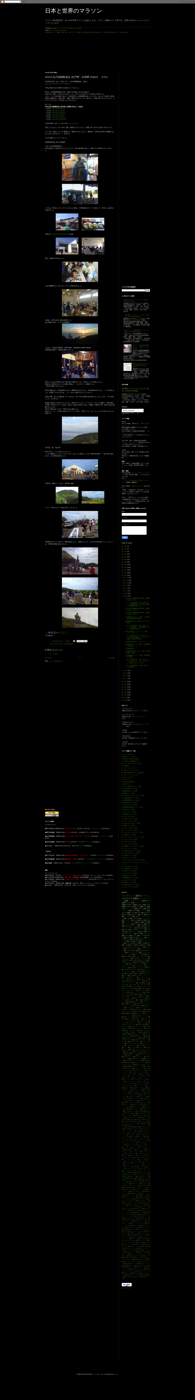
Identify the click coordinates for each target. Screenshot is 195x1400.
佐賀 (137, 988)
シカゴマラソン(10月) (130, 848)
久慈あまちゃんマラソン (128, 1180)
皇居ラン (124, 1255)
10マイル (131, 1003)
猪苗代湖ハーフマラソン (134, 1108)
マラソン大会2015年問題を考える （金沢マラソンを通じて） (141, 346)
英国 (133, 973)
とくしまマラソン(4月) (130, 830)
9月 (126, 585)
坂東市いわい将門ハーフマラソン (130, 1202)
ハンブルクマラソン (140, 1083)
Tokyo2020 (129, 1068)
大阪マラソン (141, 990)
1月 (126, 678)
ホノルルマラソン (133, 952)
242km (52, 643)
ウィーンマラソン (133, 1145)
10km (132, 913)
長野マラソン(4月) (129, 825)
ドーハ (141, 1081)
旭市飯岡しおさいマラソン (130, 1102)
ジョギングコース (131, 1045)
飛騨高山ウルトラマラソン (135, 964)
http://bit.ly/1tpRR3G (59, 108)
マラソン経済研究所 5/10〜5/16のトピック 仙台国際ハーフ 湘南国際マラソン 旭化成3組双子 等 (137, 627)
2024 (125, 551)
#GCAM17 (132, 1119)
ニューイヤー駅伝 (129, 988)
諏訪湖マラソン (130, 1267)
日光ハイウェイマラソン (143, 1229)
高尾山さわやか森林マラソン (132, 1276)
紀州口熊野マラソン (130, 1111)
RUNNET (126, 766)
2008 (125, 697)
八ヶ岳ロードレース (140, 1187)
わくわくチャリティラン (133, 1043)
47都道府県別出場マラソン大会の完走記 (115, 32)
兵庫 (132, 945)
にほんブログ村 (126, 1288)
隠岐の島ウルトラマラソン (142, 1015)
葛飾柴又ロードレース (144, 1263)
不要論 (123, 1178)
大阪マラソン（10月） (130, 858)
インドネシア (128, 1077)
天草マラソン (134, 1210)
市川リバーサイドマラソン (137, 1223)
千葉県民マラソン (142, 1195)
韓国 (139, 983)
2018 (125, 567)
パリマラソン (133, 979)
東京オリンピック (143, 1102)
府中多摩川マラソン (135, 1058)
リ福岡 (131, 1172)
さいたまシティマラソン (138, 1072)
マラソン (142, 1022)
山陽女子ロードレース (139, 1221)
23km (123, 1068)
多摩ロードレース (143, 1206)
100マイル (146, 933)
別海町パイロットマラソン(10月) (133, 846)
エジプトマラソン (145, 1145)
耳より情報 (140, 1111)
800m (123, 1125)
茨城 (134, 939)
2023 (125, 554)
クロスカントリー (131, 1007)
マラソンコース (126, 958)
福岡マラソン (146, 1255)
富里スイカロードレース (130, 1218)
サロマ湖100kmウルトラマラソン (95, 859)
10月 (127, 583)
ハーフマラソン (135, 901)
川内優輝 (147, 1011)
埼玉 (137, 907)
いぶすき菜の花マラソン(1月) (132, 786)
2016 (125, 572)
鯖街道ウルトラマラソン (141, 1039)
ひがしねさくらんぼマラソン (139, 1138)
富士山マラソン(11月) (130, 871)
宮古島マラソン (128, 1056)
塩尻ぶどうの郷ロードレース (135, 1204)
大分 (128, 939)
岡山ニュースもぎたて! (130, 442)
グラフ (132, 1149)
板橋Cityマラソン (126, 1104)
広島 (142, 943)
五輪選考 (143, 1180)
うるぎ (138, 1130)
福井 (130, 1013)
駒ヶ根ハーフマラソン (132, 1117)
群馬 (148, 943)
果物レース (134, 1238)
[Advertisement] (97, 52)
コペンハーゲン (136, 1151)
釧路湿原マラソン (127, 1039)
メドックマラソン (145, 1168)
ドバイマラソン (145, 986)
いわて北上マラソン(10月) (131, 853)
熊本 (139, 922)
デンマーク (133, 1047)
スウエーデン (126, 1079)
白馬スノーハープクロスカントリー (139, 1254)
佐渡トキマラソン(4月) (130, 818)
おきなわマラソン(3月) (130, 805)
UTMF (137, 1127)
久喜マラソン (144, 1178)
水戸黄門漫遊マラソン (144, 1242)
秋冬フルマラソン (139, 1257)
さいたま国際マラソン (130, 977)
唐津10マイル (135, 1053)
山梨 (148, 920)
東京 (148, 901)
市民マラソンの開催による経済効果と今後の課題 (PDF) (85, 32)
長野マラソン (126, 924)
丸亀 (138, 1178)
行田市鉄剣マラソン (142, 1265)
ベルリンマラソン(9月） (130, 844)
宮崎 (142, 914)
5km (138, 933)
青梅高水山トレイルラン (132, 1274)
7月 (126, 591)
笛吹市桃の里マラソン (140, 1259)
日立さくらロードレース (136, 1231)
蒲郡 (124, 1265)
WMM (134, 910)
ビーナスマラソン (137, 1163)
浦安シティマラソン (135, 1246)
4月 (126, 670)
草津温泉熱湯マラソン (131, 1263)
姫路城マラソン (131, 1055)
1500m (123, 1019)
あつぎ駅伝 (125, 1041)
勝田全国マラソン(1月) (130, 791)
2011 (125, 689)
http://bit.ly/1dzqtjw (58, 117)
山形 (142, 1032)
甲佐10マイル (142, 1252)
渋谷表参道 (145, 1246)
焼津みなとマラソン (137, 1106)
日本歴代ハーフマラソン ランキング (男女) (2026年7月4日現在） (137, 315)
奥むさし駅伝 (137, 971)
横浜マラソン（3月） (129, 756)
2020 (125, 562)
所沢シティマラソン (132, 1227)
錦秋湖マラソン (139, 1115)
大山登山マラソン (126, 1208)
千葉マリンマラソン (130, 1195)
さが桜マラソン (143, 1020)
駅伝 (128, 902)
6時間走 (146, 1123)
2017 (125, 570)
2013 (125, 684)
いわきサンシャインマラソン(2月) (133, 795)
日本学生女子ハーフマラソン (133, 1060)
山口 (148, 928)
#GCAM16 (124, 1119)
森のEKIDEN (142, 1238)
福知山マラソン (138, 1013)
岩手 (128, 937)
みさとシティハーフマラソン (129, 1142)
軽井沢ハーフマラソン (127, 1115)
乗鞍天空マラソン (138, 1009)
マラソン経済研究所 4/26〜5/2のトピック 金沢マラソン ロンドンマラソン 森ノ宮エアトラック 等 (137, 661)
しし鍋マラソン (132, 1134)
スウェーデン (141, 1155)
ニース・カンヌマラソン (132, 1161)
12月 (127, 577)
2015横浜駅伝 (129, 648)
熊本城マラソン (143, 979)
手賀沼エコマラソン (145, 1227)
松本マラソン (135, 1237)
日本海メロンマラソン (144, 1100)
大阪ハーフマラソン (130, 1030)
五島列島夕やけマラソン (131, 969)
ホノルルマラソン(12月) (130, 887)
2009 (125, 695)
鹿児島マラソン (144, 1117)
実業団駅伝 (140, 928)
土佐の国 (60, 643)
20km (145, 945)
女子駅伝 (135, 918)
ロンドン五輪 (139, 954)
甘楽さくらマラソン (131, 1252)
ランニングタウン (128, 754)
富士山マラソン (139, 1056)
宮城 (135, 920)
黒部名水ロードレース (141, 1017)
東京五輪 (132, 1235)
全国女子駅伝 (141, 1024)
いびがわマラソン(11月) (130, 866)
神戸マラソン (146, 1002)
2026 (125, 546)
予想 (148, 967)
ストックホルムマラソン (139, 1079)
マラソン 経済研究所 (131, 1166)
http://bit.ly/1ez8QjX (58, 113)
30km (126, 930)
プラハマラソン (140, 1085)
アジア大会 (135, 986)
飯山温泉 (143, 1274)
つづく (63, 632)
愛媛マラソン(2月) (129, 793)
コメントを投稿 (52, 654)
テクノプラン (127, 779)
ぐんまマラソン (134, 1132)
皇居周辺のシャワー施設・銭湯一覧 (56, 32)
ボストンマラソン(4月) (130, 828)
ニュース (143, 910)
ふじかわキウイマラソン (142, 1140)
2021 (125, 559)
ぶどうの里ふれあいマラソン (130, 1022)
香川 (148, 954)
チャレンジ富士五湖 (141, 956)
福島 (138, 994)
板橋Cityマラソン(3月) (130, 814)
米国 (126, 914)
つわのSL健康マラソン (137, 1136)
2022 (125, 557)
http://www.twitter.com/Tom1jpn (58, 30)
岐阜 (142, 931)
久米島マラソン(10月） (130, 855)
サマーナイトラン (130, 1153)
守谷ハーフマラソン (144, 1055)
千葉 (141, 926)
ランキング (128, 916)
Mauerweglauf (125, 986)
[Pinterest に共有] (86, 641)
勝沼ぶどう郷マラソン (136, 1191)
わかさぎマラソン (130, 1144)
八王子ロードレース (139, 1189)
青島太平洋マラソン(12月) (131, 885)
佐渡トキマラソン (137, 1089)
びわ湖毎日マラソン (137, 930)
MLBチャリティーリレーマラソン (137, 1125)
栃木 (131, 956)
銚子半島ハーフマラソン (143, 1271)
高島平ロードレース (137, 1066)
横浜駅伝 (138, 962)
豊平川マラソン (140, 1267)
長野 (148, 905)
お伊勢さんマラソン (139, 1070)
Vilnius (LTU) (102, 855)
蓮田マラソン (131, 1265)
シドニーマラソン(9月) (130, 839)
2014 (125, 681)
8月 (126, 588)
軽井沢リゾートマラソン (137, 1269)
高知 (56, 643)
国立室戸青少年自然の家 (60, 234)
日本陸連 (125, 1231)
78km (123, 984)
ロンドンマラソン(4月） (130, 821)
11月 (127, 580)
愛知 (148, 914)
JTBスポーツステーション (131, 770)
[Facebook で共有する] (84, 641)
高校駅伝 (147, 913)
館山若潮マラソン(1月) (130, 789)
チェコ (126, 1047)
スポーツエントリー (129, 768)
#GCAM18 (139, 1119)
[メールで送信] (78, 641)
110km (126, 975)
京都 (139, 913)
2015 (125, 575)
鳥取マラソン (128, 1017)
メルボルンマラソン (128, 1170)
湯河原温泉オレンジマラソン (129, 1248)
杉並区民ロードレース (136, 1034)
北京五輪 (143, 960)
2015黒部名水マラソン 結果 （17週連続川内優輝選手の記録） (137, 617)
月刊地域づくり (130, 501)
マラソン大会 (142, 1166)
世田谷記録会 (131, 1178)
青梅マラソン (146, 973)
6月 (126, 593)
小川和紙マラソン (143, 1218)
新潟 (130, 941)
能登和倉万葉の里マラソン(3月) (133, 807)
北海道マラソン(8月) (129, 835)
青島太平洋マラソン (78, 846)
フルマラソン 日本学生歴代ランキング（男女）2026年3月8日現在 (135, 330)
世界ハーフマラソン (139, 998)
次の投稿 (48, 658)
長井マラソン (126, 1273)
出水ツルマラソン (136, 1091)
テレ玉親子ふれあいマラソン (142, 1157)
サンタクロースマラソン (143, 1153)
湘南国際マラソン (138, 1036)
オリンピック (126, 1147)
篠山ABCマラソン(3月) (130, 802)
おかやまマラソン (135, 1041)
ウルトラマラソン (142, 902)
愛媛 (125, 1013)
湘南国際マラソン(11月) (130, 878)
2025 (125, 549)
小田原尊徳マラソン (139, 1219)
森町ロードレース (142, 1240)
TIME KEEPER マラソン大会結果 (133, 773)
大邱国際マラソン (137, 1208)
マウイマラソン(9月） (130, 841)
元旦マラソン (129, 1051)
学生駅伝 (135, 1214)
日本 (126, 1034)
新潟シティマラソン (136, 1098)
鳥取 (125, 1003)
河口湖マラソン (138, 1244)
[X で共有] (82, 641)
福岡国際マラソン (138, 937)
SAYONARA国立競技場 (128, 1127)
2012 (125, 687)
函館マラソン (131, 1000)
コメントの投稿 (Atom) (55, 661)
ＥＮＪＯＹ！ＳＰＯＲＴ (130, 775)
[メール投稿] (74, 641)
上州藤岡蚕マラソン (130, 1176)
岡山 (126, 956)
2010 (125, 692)
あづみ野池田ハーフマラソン (132, 1128)
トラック (141, 1047)
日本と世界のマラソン (73, 11)
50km (136, 941)
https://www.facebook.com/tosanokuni (57, 84)
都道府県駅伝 (144, 1038)
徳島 (129, 1002)
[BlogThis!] (80, 641)
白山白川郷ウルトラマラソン (132, 1110)
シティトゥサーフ (145, 1077)
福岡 (145, 922)
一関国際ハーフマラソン (142, 1172)
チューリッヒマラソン (132, 1081)
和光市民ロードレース (140, 1199)
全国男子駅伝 (125, 960)
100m (146, 1066)
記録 (134, 1113)
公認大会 (143, 988)
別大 (146, 1009)
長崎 (138, 973)
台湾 (139, 1197)
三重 (126, 945)
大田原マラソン (133, 1096)
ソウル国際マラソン (144, 1045)
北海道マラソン (133, 931)
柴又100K (129, 1062)
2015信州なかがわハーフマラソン (135, 641)
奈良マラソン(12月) (129, 880)
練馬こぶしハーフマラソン (130, 1261)
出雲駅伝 (135, 960)
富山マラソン (142, 1096)
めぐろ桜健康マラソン (141, 1074)
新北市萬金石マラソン (129, 1229)
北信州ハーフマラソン (136, 1026)
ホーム (80, 658)
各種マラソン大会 (128, 909)
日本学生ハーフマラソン (136, 992)
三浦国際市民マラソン (127, 1174)
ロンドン (127, 1009)
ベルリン (128, 920)
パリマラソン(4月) (129, 816)
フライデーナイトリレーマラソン (133, 1164)
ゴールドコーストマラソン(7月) (133, 832)
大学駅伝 (129, 907)
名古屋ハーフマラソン (137, 1028)
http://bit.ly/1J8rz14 (58, 115)
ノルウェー (128, 1163)
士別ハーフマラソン (127, 1011)
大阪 (128, 918)
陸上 (142, 994)
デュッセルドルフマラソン (130, 1159)
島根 (135, 924)
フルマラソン (128, 896)
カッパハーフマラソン (138, 1147)
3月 (126, 673)
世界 (145, 907)
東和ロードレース (141, 1235)
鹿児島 (146, 983)
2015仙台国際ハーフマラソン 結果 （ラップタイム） (137, 632)
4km (140, 1123)
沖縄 (138, 945)
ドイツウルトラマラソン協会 (132, 763)
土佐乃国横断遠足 (68, 643)
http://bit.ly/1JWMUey (59, 119)
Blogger (115, 1374)
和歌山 (127, 1053)
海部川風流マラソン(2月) (131, 798)
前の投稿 (111, 658)
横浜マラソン (136, 1002)
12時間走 (130, 1121)
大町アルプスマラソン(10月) (132, 851)
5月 (126, 596)
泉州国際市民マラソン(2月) (131, 800)
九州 (138, 1180)
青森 (127, 1066)
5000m (134, 935)
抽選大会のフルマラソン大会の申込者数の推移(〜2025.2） (141, 365)
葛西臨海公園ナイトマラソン (130, 1038)
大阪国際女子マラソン (85, 842)
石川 (133, 994)
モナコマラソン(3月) (129, 812)
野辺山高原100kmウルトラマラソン (132, 981)
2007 (125, 700)
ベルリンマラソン (131, 949)
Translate (137, 413)
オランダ (143, 996)
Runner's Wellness (129, 782)
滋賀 (142, 924)
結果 (149, 1259)
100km (124, 913)
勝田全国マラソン (134, 1193)
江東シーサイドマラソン (139, 716)
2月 (126, 675)
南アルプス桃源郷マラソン (136, 1092)
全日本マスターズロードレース (130, 1185)
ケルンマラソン (140, 1149)
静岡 (142, 920)
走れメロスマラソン (143, 1113)
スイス (134, 1155)
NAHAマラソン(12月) (130, 882)
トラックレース (130, 922)
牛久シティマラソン (130, 1250)
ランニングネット (128, 777)
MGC (131, 975)
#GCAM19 (147, 1119)
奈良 (139, 1000)
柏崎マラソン (136, 1104)
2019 (125, 564)
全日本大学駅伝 (131, 950)
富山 (128, 973)
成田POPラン (135, 1225)
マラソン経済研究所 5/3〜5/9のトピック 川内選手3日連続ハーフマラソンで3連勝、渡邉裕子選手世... (137, 637)
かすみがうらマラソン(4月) (131, 823)
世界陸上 (134, 914)
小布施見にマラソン (127, 1219)
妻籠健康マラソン (138, 1212)
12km (124, 1121)
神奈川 (140, 909)
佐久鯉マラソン (135, 1183)
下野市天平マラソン (143, 1176)
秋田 (146, 1036)
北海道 (139, 905)
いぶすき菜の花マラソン (135, 1019)
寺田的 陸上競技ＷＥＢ (130, 761)
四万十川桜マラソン (143, 1200)
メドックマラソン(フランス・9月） (134, 837)
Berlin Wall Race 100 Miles (138, 984)
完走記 (141, 1214)
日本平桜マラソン (131, 1100)
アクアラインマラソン (135, 1075)
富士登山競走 (139, 1011)
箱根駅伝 (129, 905)
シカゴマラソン (96, 828)
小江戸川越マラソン (133, 1032)
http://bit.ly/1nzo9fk (58, 111)
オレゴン (136, 1077)
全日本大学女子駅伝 (145, 1185)
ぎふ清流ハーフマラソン (142, 975)
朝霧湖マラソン (134, 1233)
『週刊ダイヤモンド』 (137, 486)
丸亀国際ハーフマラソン (138, 967)
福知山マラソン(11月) (130, 875)
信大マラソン (144, 1183)
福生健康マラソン (128, 1257)
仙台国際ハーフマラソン (140, 958)
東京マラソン (127, 784)
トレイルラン (146, 918)
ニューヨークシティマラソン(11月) (134, 860)
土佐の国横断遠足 (132, 943)
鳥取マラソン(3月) (129, 809)
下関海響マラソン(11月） (131, 868)
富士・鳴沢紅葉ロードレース (142, 1216)
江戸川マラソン (127, 1244)
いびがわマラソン (138, 1068)
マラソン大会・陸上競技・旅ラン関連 (69, 28)
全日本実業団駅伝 (128, 1187)
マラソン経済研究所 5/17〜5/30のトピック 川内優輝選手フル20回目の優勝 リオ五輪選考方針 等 (137, 604)
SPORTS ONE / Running (131, 759)
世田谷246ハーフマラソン (139, 1087)
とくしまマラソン (134, 996)
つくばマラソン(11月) (130, 873)
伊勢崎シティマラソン (134, 1181)
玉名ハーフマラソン (139, 1062)
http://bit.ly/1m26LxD (73, 123)
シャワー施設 (126, 1155)
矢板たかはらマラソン (135, 1255)
